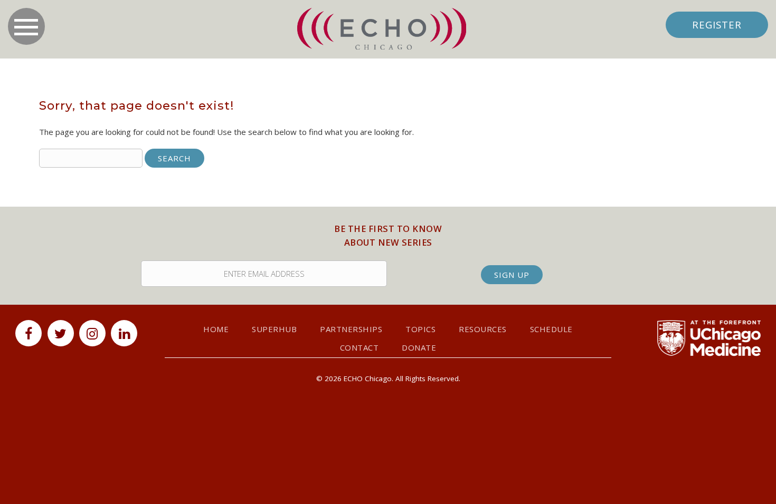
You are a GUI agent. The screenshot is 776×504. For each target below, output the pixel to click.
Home (216, 329)
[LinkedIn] (124, 333)
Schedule (551, 329)
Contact (359, 347)
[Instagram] (92, 333)
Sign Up (511, 274)
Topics (420, 329)
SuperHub (274, 329)
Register (717, 24)
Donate (419, 347)
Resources (483, 329)
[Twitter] (61, 333)
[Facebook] (28, 333)
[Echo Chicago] (381, 29)
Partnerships (351, 329)
